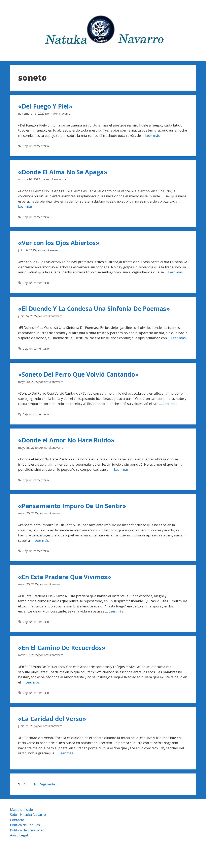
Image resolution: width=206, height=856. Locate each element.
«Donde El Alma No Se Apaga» (63, 172)
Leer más (152, 135)
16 (35, 784)
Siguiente (49, 784)
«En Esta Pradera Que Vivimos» (64, 577)
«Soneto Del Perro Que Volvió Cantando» (78, 374)
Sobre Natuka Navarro (28, 814)
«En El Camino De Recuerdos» (62, 648)
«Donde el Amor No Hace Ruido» (66, 440)
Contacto (17, 819)
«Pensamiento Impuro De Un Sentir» (72, 506)
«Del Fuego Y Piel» (45, 106)
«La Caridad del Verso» (52, 719)
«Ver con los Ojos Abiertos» (59, 243)
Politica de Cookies (25, 825)
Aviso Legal (19, 835)
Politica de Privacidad (27, 830)
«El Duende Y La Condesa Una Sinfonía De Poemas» (94, 308)
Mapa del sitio (21, 809)
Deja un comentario (35, 146)
